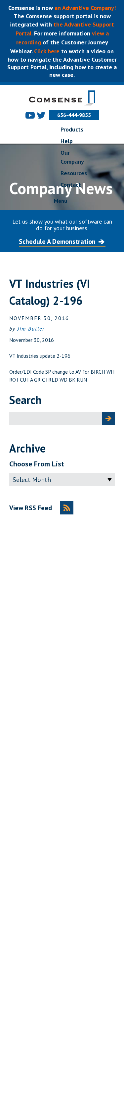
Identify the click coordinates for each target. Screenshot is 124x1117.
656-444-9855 (74, 115)
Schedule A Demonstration (57, 241)
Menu (60, 200)
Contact (71, 184)
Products (72, 129)
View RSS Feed (30, 508)
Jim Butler (31, 328)
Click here (46, 51)
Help (67, 141)
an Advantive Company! (85, 8)
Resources (74, 173)
